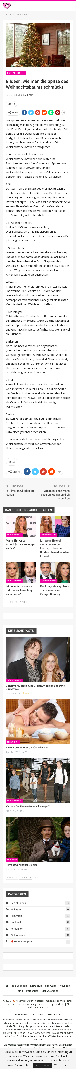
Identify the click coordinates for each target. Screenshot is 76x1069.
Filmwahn (12, 859)
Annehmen (42, 1065)
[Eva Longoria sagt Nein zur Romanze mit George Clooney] (55, 572)
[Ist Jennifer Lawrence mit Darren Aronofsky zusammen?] (21, 572)
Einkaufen (16, 909)
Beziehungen (18, 903)
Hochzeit (16, 922)
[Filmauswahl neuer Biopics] (38, 839)
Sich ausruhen (15, 73)
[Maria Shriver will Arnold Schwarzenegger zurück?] (21, 526)
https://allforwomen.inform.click (56, 1019)
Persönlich (12, 742)
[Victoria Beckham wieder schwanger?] (38, 780)
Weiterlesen (61, 1065)
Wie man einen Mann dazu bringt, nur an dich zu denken (55, 494)
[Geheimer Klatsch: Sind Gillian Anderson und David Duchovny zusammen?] (38, 659)
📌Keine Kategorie (22, 941)
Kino (20, 990)
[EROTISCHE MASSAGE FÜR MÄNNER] (38, 721)
